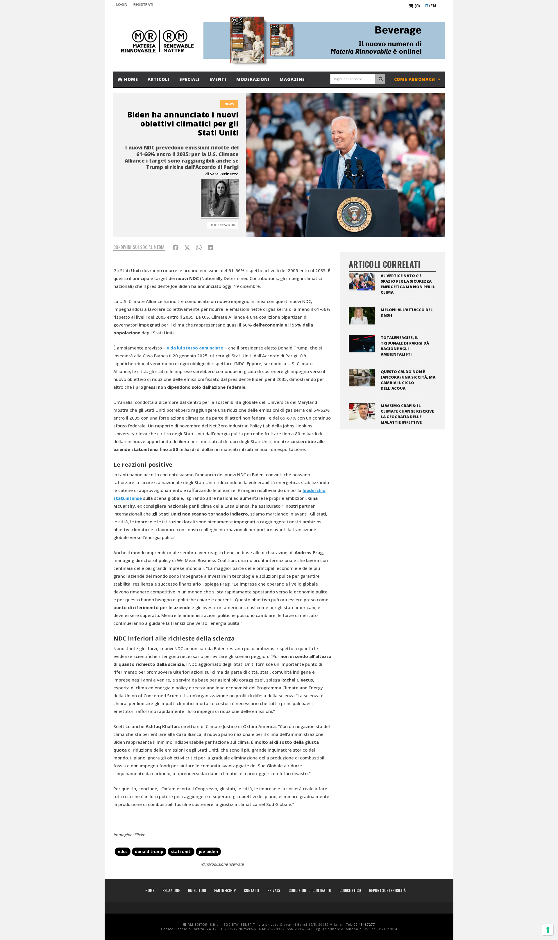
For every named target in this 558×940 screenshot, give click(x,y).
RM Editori (197, 890)
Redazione (171, 890)
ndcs (123, 851)
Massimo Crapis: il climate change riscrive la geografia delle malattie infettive (407, 414)
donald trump (149, 851)
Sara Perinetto (224, 173)
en (433, 5)
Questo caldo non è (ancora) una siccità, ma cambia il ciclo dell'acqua (408, 380)
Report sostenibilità (387, 890)
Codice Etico (350, 890)
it (427, 5)
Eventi (218, 79)
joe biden (208, 851)
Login (122, 4)
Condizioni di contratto (310, 890)
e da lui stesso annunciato (195, 348)
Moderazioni (253, 79)
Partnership (225, 890)
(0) (416, 5)
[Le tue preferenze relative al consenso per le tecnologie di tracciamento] (547, 929)
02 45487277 (364, 924)
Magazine (292, 79)
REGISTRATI (143, 4)
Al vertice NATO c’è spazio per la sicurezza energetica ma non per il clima (408, 284)
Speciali (189, 79)
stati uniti (181, 851)
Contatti (251, 890)
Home (130, 79)
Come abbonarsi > (417, 79)
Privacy (273, 890)
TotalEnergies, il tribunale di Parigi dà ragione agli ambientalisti (405, 346)
